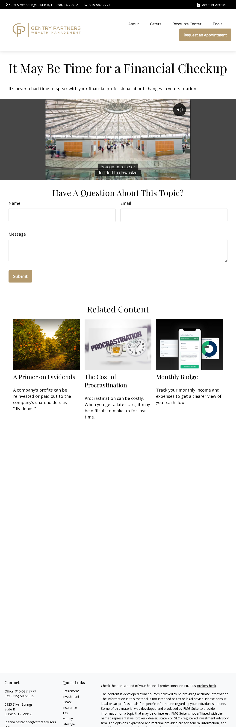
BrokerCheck (206, 686)
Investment (70, 696)
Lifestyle (68, 724)
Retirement (70, 691)
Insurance (69, 707)
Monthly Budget (178, 376)
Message (17, 234)
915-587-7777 (99, 5)
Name (14, 203)
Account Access (214, 5)
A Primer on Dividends (44, 376)
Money (67, 718)
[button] (133, 24)
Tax (65, 713)
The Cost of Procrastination (106, 380)
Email (125, 203)
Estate (67, 702)
